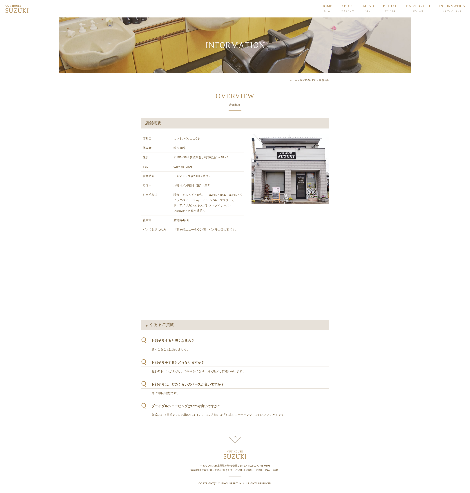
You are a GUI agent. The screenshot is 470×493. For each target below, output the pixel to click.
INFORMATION (308, 80)
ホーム (293, 80)
